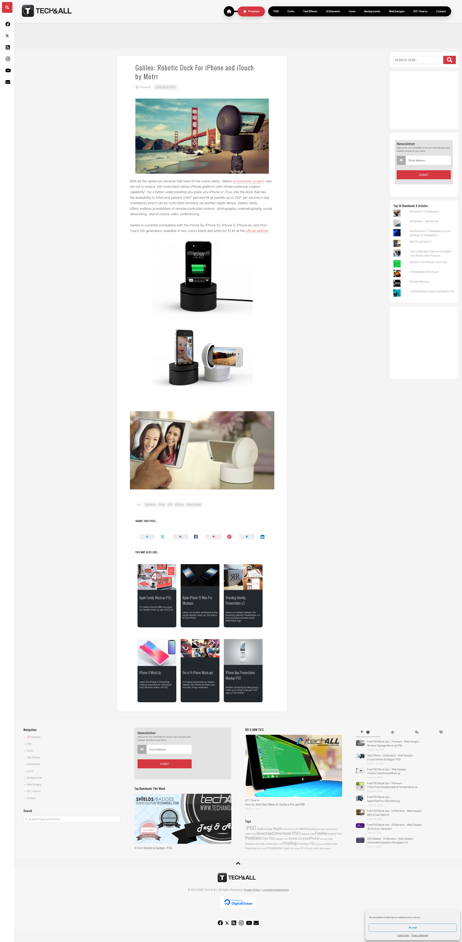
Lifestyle (323, 839)
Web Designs (397, 11)
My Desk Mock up (420, 281)
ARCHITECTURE (291, 829)
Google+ (280, 838)
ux (311, 848)
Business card (323, 829)
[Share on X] (152, 537)
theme (297, 848)
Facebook (305, 834)
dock (162, 504)
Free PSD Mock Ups (378, 741)
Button (334, 829)
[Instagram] (7, 59)
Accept (413, 927)
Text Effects (310, 11)
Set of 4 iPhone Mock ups (197, 672)
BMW (302, 829)
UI (301, 848)
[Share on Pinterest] (219, 537)
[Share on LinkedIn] (252, 537)
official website (257, 231)
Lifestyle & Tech (165, 87)
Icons (352, 11)
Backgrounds (372, 11)
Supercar (288, 848)
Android (262, 829)
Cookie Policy (403, 935)
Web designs (325, 848)
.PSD (250, 828)
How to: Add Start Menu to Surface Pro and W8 (275, 804)
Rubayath (145, 87)
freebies (253, 838)
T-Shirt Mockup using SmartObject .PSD (432, 291)
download (264, 833)
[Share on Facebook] (185, 537)
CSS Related (374, 838)
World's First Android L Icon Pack (428, 262)
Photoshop (251, 848)
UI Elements (333, 11)
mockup (289, 843)
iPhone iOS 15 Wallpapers (424, 211)
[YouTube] (7, 70)
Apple (278, 828)
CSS (253, 833)
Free (312, 834)
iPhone (179, 504)
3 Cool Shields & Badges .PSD (153, 848)
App (270, 829)
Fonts (290, 11)
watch (316, 848)
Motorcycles (331, 843)
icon (286, 838)
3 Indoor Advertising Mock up (383, 773)
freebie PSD (335, 833)
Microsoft (259, 844)
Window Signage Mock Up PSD (384, 745)
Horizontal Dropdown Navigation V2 (387, 842)
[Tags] (441, 732)
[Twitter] (7, 36)
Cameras (150, 504)
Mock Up (277, 844)
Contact (441, 11)
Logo (330, 838)
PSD (276, 11)
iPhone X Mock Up (150, 672)
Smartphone (274, 848)
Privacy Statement (419, 935)
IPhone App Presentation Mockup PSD (240, 675)
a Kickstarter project (248, 181)
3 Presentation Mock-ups (424, 271)
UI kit (306, 848)
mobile (268, 843)
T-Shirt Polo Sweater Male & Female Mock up (392, 787)
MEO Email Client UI (420, 241)
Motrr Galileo (194, 504)
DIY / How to (420, 11)
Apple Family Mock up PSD (155, 597)
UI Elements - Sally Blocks (424, 221)
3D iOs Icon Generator (379, 828)
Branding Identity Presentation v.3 (236, 600)
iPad (305, 838)
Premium (254, 11)
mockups (319, 844)
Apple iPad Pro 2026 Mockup (383, 801)
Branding (311, 829)
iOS (170, 504)
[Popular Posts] (392, 732)
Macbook (249, 844)
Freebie (321, 833)
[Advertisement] (238, 35)
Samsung (261, 848)
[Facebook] (7, 24)
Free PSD (268, 838)
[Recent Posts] (368, 732)
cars (248, 833)
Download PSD (287, 833)
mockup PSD (306, 843)
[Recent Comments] (416, 732)
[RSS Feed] (7, 47)
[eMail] (7, 82)
